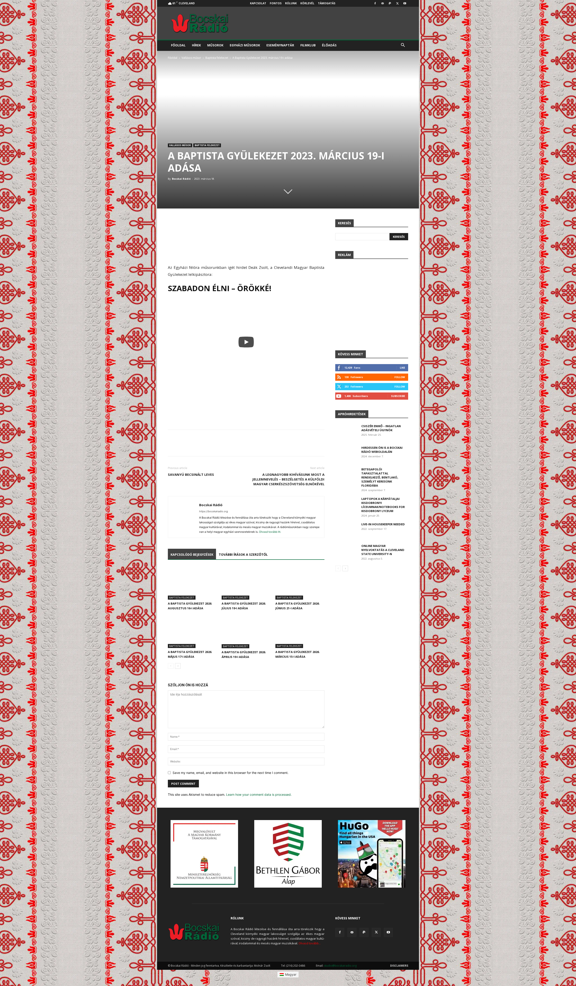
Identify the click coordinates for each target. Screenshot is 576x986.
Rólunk (291, 3)
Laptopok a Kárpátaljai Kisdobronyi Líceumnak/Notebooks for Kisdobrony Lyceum (383, 505)
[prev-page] (170, 666)
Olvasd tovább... (310, 943)
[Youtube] (404, 3)
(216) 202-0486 (295, 966)
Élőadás (329, 45)
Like (402, 367)
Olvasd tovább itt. (270, 531)
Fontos (275, 3)
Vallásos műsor (191, 58)
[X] (397, 3)
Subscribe (398, 396)
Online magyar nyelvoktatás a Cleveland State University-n (382, 550)
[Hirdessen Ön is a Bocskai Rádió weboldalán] (346, 453)
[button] (402, 45)
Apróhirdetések (352, 414)
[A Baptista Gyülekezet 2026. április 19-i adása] (246, 631)
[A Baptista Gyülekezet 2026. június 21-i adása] (299, 582)
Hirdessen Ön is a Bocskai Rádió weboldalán (382, 450)
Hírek (196, 45)
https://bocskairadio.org (213, 511)
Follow (399, 377)
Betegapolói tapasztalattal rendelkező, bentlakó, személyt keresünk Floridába (379, 477)
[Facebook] (375, 3)
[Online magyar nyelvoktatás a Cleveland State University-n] (346, 551)
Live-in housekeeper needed (383, 524)
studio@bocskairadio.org (340, 966)
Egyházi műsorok (245, 45)
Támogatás (326, 3)
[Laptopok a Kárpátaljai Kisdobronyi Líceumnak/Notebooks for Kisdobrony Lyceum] (346, 504)
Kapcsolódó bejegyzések (192, 554)
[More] (320, 223)
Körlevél (307, 3)
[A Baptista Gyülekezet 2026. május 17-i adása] (192, 631)
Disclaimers (399, 966)
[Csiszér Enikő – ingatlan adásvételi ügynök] (346, 432)
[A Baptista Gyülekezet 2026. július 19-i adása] (246, 582)
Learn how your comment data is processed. (259, 794)
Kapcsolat (258, 3)
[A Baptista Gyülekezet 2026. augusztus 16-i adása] (192, 582)
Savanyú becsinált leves (191, 474)
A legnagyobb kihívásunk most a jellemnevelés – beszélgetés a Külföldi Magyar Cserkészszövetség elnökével (288, 479)
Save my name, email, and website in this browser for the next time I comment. (230, 773)
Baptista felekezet (216, 58)
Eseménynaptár (280, 45)
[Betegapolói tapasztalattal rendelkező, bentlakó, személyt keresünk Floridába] (346, 475)
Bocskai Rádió (181, 178)
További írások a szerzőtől (243, 554)
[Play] (246, 342)
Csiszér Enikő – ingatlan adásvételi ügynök (381, 428)
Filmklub (308, 45)
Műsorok (215, 45)
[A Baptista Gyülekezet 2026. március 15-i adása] (299, 631)
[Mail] (382, 3)
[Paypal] (390, 3)
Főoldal (178, 45)
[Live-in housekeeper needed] (346, 530)
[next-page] (178, 666)
